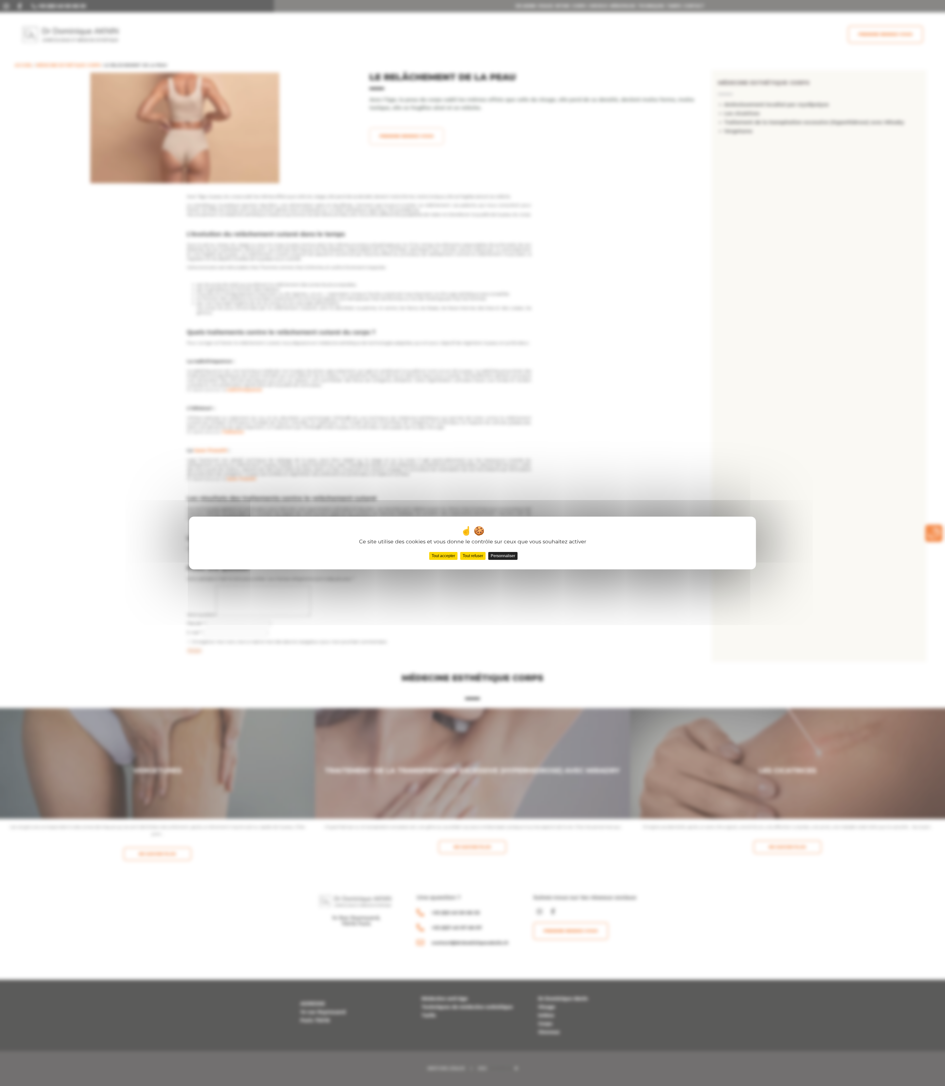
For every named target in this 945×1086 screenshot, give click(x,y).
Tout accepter (443, 556)
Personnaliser (503, 556)
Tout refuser (473, 556)
